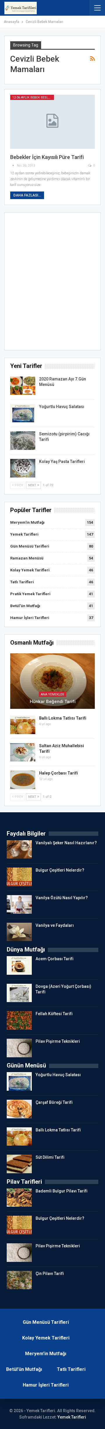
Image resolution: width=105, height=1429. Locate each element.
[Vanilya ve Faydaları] (19, 932)
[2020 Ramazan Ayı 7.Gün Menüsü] (22, 385)
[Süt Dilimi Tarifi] (19, 1164)
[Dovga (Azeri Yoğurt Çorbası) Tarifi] (19, 993)
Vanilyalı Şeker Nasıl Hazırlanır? (66, 842)
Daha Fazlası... (27, 195)
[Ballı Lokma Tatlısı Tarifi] (22, 725)
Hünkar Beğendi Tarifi (53, 701)
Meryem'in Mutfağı (27, 522)
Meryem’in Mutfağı (45, 1353)
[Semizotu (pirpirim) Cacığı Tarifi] (22, 440)
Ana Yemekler (52, 694)
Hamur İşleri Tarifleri (29, 618)
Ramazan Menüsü (26, 558)
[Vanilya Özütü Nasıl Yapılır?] (19, 904)
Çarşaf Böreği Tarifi (54, 1102)
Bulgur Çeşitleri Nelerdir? (60, 870)
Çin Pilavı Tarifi (50, 1273)
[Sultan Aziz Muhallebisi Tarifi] (22, 752)
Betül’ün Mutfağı (24, 1369)
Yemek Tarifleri (24, 534)
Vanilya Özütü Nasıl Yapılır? (62, 897)
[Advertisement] (52, 283)
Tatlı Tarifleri (22, 582)
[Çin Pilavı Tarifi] (19, 1280)
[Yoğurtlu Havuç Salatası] (22, 413)
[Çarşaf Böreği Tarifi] (19, 1109)
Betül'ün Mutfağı (25, 606)
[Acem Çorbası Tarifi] (19, 965)
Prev (18, 485)
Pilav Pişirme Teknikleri (58, 1041)
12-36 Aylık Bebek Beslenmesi (33, 97)
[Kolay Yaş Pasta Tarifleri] (22, 468)
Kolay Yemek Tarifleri (30, 570)
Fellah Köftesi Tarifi (54, 1013)
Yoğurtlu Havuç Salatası (61, 406)
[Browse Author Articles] (13, 165)
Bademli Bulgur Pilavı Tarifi (62, 1191)
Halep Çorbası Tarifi (58, 773)
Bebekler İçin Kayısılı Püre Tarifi (47, 157)
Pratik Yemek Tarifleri (30, 594)
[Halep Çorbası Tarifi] (22, 779)
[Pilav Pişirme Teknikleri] (19, 1048)
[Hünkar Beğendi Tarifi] (52, 681)
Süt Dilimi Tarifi (50, 1157)
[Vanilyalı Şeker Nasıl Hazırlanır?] (19, 849)
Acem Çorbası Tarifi (55, 958)
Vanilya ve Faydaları (55, 925)
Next (32, 485)
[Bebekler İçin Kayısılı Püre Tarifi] (52, 122)
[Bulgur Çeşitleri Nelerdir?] (19, 877)
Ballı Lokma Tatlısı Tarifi (62, 718)
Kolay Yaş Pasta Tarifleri (62, 461)
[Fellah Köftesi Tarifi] (19, 1020)
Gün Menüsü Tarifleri (29, 546)
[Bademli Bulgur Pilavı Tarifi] (19, 1197)
